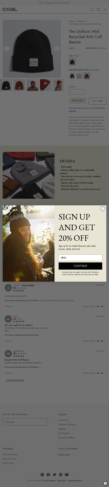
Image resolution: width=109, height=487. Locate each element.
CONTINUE (80, 266)
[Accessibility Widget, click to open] (105, 483)
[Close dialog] (103, 208)
